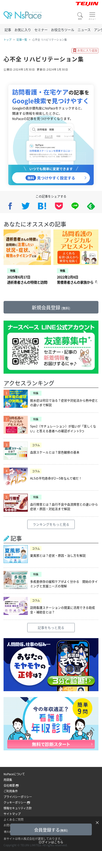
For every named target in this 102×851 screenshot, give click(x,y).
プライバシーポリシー (18, 797)
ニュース (84, 29)
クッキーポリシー (15, 802)
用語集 (8, 780)
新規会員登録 (51, 307)
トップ (7, 39)
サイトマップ (12, 814)
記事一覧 (22, 39)
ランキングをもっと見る (51, 524)
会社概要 (10, 785)
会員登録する (51, 830)
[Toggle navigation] (92, 16)
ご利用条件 (11, 791)
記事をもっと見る (51, 627)
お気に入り (22, 29)
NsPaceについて (14, 774)
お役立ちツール (62, 29)
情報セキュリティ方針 (18, 808)
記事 (8, 29)
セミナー (41, 29)
